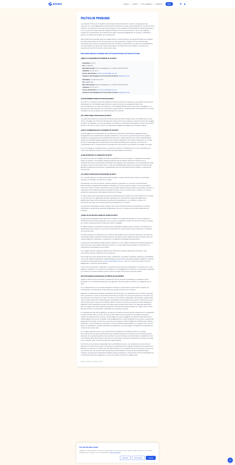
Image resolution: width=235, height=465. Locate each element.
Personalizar (138, 458)
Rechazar (125, 458)
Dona (169, 4)
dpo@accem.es (124, 76)
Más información (115, 452)
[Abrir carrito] (180, 4)
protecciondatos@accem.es (107, 73)
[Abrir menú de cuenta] (185, 4)
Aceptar (150, 458)
